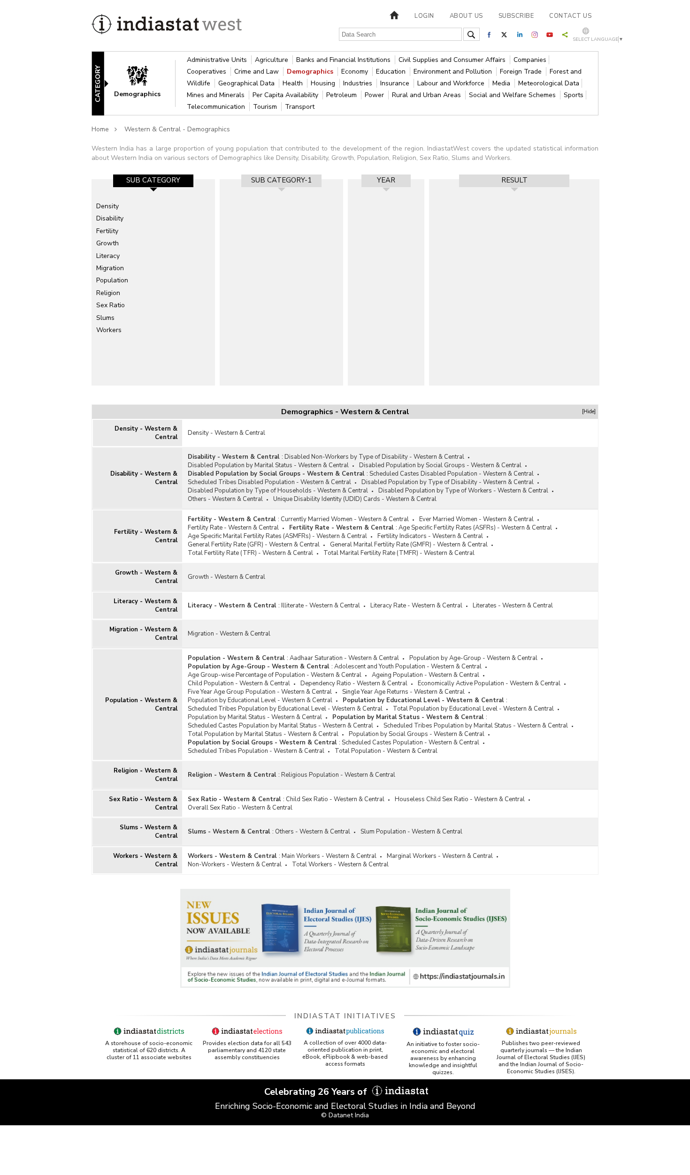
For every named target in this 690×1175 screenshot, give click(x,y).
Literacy (108, 255)
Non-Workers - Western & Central (235, 864)
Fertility (107, 231)
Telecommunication (217, 106)
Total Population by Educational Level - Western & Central (473, 709)
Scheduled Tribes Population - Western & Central (256, 751)
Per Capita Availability (286, 95)
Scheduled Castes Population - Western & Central (410, 742)
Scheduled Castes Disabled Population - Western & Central (451, 474)
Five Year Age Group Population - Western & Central (260, 692)
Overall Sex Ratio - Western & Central (240, 808)
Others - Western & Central (225, 499)
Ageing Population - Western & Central (425, 675)
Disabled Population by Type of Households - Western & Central (278, 490)
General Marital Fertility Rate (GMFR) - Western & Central (409, 544)
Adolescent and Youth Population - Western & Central (408, 666)
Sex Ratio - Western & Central (143, 803)
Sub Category (153, 180)
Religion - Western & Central (145, 774)
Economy (355, 71)
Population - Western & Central (141, 704)
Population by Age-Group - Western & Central (473, 658)
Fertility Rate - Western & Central (233, 527)
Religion (108, 292)
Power (375, 95)
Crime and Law (257, 71)
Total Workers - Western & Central (340, 864)
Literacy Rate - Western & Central (416, 605)
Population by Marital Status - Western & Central (255, 717)
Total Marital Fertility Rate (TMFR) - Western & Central (399, 553)
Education (391, 71)
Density (107, 206)
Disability (109, 218)
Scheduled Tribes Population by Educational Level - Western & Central (285, 709)
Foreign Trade (522, 71)
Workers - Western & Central (145, 860)
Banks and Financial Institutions (344, 59)
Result (514, 180)
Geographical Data (247, 83)
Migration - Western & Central (143, 633)
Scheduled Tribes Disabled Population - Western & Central (269, 482)
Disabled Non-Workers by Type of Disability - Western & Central (374, 457)
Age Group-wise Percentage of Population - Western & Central (274, 675)
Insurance (395, 83)
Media (502, 83)
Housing (324, 83)
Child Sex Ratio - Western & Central (335, 799)
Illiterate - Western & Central (320, 605)
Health (294, 83)
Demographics (311, 71)
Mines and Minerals (216, 95)
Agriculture (272, 59)
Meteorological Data (548, 83)
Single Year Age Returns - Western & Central (403, 692)
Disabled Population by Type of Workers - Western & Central (463, 490)
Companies (530, 59)
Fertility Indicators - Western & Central (430, 536)
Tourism (266, 106)
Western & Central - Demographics (177, 129)
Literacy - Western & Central (145, 605)
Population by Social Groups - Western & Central (416, 734)
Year (386, 180)
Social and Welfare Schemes (513, 95)
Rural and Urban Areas (427, 95)
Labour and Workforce (451, 83)
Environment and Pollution (454, 71)
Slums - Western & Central (148, 831)
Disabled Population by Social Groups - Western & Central (440, 465)
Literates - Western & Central (513, 605)
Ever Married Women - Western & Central (476, 519)
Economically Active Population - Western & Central (489, 683)
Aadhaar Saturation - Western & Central (344, 658)
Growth (107, 243)
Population (112, 280)
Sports (573, 95)
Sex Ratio (110, 305)
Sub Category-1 (281, 180)
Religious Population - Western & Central (338, 775)
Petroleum (342, 95)
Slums (105, 317)
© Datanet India (345, 1115)
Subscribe (516, 16)
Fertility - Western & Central (145, 536)
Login (424, 16)
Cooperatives (207, 71)
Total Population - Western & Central (386, 751)
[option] (153, 282)
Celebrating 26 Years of (316, 1091)
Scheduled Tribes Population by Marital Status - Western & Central (475, 725)
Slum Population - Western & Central (411, 831)
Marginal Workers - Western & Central (440, 856)
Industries (358, 83)
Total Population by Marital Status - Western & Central (263, 734)
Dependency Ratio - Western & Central (353, 683)
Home (100, 129)
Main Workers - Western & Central (329, 856)
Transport (299, 106)
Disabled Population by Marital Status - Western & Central (268, 465)
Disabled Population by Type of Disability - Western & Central (447, 482)
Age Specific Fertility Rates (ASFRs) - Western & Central (475, 527)
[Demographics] (143, 82)
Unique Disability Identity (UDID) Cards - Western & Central (355, 499)
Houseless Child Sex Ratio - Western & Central (460, 799)
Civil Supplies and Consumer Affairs (453, 59)
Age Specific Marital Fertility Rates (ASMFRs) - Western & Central (277, 536)
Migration (110, 268)
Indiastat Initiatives (345, 1016)
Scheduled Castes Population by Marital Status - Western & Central (280, 725)
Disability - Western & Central (143, 478)
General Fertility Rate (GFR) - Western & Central (254, 544)
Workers (109, 330)
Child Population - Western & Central (239, 683)
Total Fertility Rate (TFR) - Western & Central (250, 553)
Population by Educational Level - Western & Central (260, 700)
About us (466, 16)
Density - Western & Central (146, 433)
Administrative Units (218, 59)
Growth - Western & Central (146, 577)
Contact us (570, 16)
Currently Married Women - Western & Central (345, 519)
